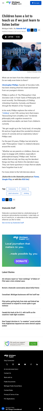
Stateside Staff (21, 28)
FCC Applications (9, 399)
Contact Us (7, 373)
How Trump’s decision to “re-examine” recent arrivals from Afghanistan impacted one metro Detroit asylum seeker (21, 323)
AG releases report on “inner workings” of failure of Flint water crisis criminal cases (21, 280)
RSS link (25, 179)
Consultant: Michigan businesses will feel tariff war (20, 295)
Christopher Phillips (10, 85)
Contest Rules (8, 390)
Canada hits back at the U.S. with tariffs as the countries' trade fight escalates (18, 313)
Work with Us (8, 377)
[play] (3, 409)
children (24, 189)
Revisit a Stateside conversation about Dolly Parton (20, 288)
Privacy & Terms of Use (11, 394)
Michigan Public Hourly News (13, 386)
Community (12, 189)
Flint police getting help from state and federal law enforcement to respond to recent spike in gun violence (20, 303)
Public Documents (9, 381)
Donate (36, 3)
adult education (13, 193)
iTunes (36, 177)
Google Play (7, 179)
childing (6, 113)
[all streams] (40, 408)
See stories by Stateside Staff (13, 223)
